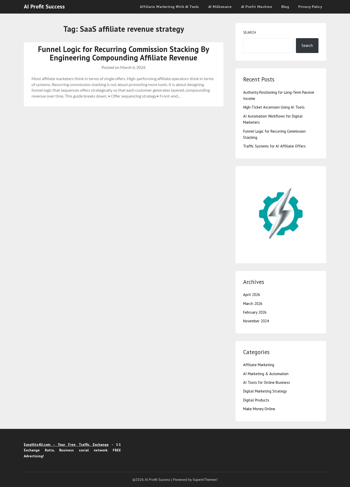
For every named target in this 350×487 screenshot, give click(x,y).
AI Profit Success (44, 6)
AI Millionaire (220, 6)
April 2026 (251, 294)
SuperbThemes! (205, 479)
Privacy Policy (310, 6)
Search (249, 32)
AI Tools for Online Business (266, 382)
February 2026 (254, 312)
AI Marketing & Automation (266, 373)
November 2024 (256, 321)
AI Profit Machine (256, 6)
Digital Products (256, 400)
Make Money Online (259, 408)
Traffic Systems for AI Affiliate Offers (274, 146)
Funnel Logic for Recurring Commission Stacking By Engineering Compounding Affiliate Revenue (123, 53)
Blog (285, 6)
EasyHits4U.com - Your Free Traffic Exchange (66, 444)
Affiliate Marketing (258, 364)
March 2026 (252, 303)
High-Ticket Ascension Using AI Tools (274, 107)
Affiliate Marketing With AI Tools (169, 6)
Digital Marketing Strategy (265, 391)
